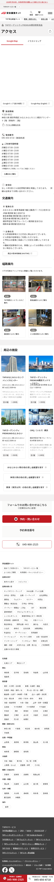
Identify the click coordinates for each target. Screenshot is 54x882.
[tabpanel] (27, 76)
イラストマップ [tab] (34, 41)
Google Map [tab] (12, 41)
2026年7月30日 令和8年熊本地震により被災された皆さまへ (27, 2)
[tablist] (27, 41)
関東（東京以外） (30, 19)
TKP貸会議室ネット (13, 19)
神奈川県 (44, 19)
